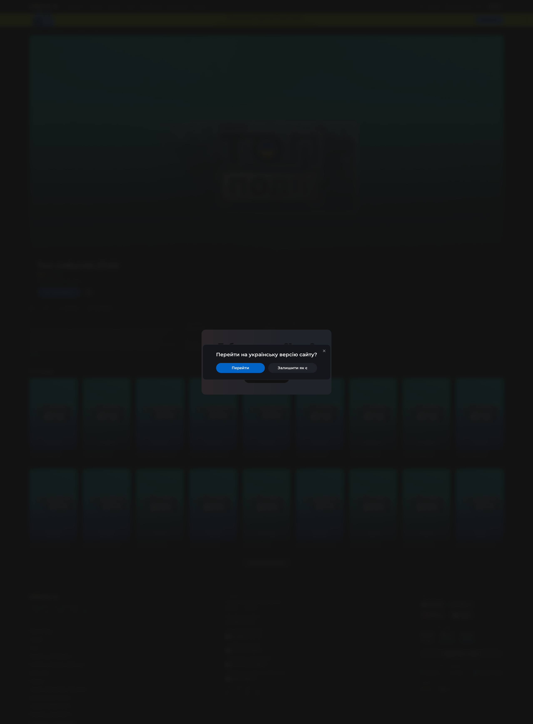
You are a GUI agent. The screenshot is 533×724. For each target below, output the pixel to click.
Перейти (240, 368)
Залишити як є (293, 368)
